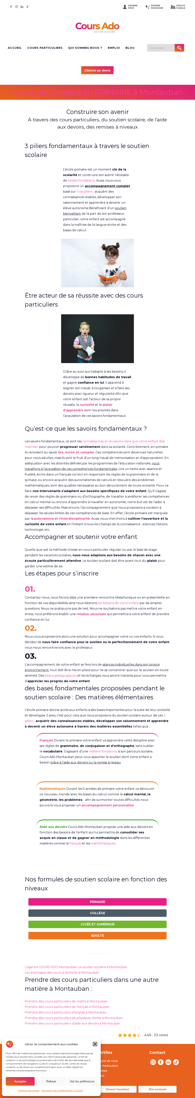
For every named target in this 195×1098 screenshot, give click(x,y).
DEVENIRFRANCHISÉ (157, 6)
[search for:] (162, 48)
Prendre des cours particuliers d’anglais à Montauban (65, 1012)
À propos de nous (106, 1061)
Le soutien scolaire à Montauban (102, 967)
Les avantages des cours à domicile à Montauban (62, 972)
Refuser (51, 1081)
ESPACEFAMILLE (180, 6)
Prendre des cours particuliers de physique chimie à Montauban (74, 1018)
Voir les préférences (82, 1081)
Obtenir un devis (97, 70)
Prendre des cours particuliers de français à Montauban (67, 1007)
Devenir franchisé (117, 1089)
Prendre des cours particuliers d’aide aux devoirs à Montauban (72, 1023)
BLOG (130, 48)
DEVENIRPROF (132, 6)
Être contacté (157, 1089)
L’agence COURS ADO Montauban (51, 967)
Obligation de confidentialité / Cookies (62, 1090)
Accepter (20, 1081)
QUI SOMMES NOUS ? (85, 48)
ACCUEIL (15, 48)
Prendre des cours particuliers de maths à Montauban (66, 1001)
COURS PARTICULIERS (45, 48)
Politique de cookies (28, 1090)
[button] (95, 1044)
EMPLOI (114, 48)
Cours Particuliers (106, 1066)
